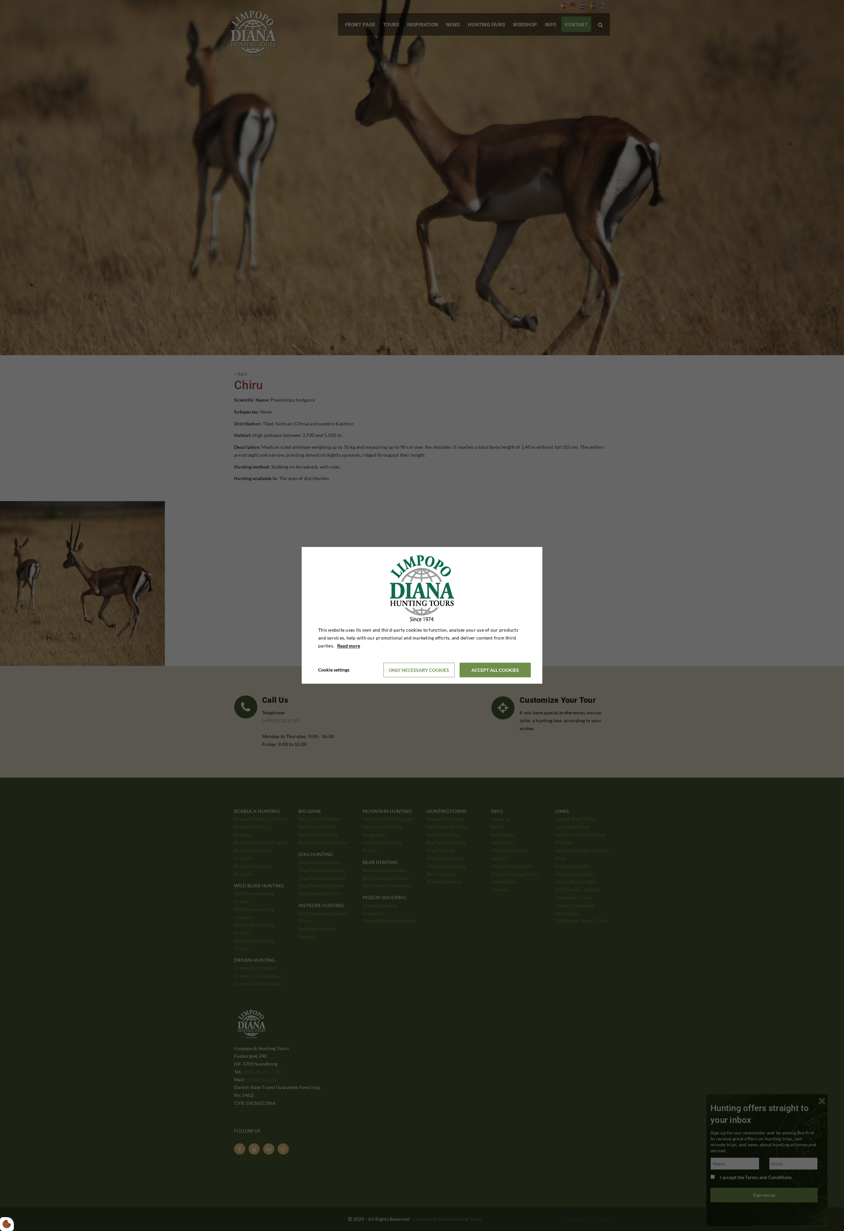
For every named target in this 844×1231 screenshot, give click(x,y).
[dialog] (422, 615)
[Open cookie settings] (7, 1224)
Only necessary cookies (419, 670)
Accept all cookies (495, 670)
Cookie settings (333, 670)
